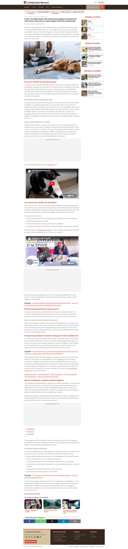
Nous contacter (31, 542)
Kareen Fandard (30, 24)
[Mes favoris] (95, 2)
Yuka (89, 34)
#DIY (34, 494)
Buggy (89, 21)
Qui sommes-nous (80, 534)
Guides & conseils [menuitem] (56, 7)
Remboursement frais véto (31, 11)
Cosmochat (51, 165)
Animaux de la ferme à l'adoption (47, 376)
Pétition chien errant (66, 11)
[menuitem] (102, 7)
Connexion (101, 2)
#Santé (38, 494)
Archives (94, 536)
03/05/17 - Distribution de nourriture (31, 511)
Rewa (89, 28)
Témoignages (58, 538)
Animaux (30, 16)
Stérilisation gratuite (55, 11)
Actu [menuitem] (47, 7)
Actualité (35, 16)
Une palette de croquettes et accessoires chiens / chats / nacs (70, 512)
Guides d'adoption (59, 534)
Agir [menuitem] (34, 7)
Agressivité (30, 434)
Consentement (99, 546)
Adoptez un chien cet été (78, 11)
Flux (93, 534)
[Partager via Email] (75, 521)
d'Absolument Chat (44, 230)
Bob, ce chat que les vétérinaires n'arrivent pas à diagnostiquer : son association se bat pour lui (95, 92)
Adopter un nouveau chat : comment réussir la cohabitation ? (44, 353)
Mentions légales (74, 546)
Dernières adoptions (60, 541)
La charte (77, 536)
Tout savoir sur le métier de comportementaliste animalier (51, 475)
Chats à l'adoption (43, 374)
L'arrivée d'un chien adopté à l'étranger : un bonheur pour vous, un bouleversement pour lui (95, 49)
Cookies (92, 546)
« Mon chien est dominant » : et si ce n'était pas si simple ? (95, 56)
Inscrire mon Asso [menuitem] (92, 7)
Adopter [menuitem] (26, 7)
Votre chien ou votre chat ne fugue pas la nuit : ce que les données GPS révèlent (94, 76)
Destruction (30, 431)
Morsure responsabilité (44, 11)
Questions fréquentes (60, 536)
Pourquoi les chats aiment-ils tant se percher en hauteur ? (95, 63)
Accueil (25, 16)
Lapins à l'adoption (56, 374)
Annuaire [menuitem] (41, 7)
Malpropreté (31, 429)
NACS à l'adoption (30, 376)
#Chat (26, 494)
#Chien (30, 494)
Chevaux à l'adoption (70, 374)
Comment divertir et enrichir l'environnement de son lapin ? (52, 303)
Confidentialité (84, 546)
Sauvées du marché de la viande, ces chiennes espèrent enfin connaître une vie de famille (95, 84)
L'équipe (77, 538)
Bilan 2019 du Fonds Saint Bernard (50, 511)
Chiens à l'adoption (30, 374)
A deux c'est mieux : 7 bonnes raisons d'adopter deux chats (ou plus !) (55, 351)
